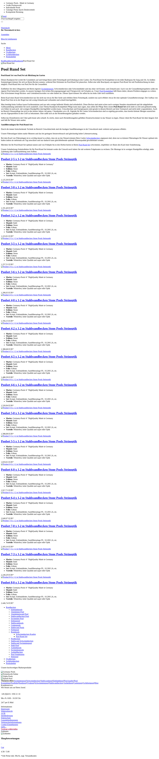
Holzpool (14, 657)
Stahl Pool (15, 645)
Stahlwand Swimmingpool (21, 643)
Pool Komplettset (106, 91)
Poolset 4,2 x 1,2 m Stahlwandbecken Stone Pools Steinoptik (39, 328)
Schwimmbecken (93, 138)
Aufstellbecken (17, 652)
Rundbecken (11, 50)
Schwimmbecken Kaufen (26, 634)
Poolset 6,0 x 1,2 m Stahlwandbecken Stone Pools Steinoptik (39, 469)
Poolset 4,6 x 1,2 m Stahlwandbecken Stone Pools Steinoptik (39, 384)
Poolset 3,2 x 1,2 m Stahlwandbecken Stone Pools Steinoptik (39, 215)
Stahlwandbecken (56, 683)
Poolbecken (15, 639)
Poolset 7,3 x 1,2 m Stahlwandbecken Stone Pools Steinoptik (39, 554)
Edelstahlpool (58, 681)
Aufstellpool (68, 683)
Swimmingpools (17, 650)
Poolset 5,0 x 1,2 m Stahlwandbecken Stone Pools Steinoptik (39, 413)
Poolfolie (14, 683)
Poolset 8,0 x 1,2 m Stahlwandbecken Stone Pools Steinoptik (39, 582)
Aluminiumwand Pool (19, 614)
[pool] (3, 16)
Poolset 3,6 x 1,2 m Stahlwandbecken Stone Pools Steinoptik (39, 272)
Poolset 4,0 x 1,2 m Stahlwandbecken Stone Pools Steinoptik (39, 300)
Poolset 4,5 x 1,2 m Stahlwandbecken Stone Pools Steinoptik (39, 356)
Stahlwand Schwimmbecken (22, 641)
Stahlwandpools (17, 623)
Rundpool (22, 683)
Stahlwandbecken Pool (20, 616)
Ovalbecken (10, 52)
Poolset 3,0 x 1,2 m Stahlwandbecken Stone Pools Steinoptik (39, 187)
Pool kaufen (69, 681)
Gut (2, 747)
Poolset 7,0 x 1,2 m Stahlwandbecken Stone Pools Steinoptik (39, 526)
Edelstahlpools (16, 610)
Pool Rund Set (84, 145)
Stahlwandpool (46, 681)
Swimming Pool (17, 619)
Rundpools (19, 61)
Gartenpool (78, 683)
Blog (96, 683)
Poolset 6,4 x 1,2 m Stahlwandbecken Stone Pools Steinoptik (39, 497)
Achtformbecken (12, 54)
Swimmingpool (47, 89)
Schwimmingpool (42, 683)
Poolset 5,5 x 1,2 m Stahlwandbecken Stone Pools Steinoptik (39, 441)
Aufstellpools (16, 648)
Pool (3, 61)
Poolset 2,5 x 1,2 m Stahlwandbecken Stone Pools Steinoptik (39, 159)
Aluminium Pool (17, 612)
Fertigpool (15, 630)
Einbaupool (15, 621)
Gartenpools (15, 625)
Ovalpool (30, 683)
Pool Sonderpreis (17, 654)
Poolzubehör (11, 57)
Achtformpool (88, 683)
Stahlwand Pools (17, 627)
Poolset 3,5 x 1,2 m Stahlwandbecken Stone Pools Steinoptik (39, 243)
